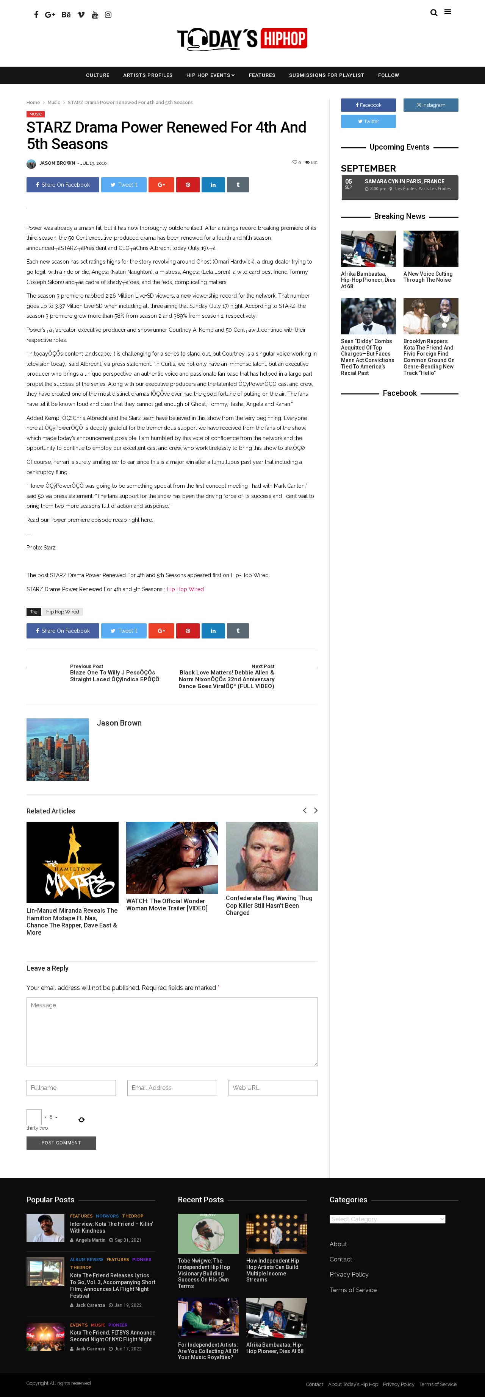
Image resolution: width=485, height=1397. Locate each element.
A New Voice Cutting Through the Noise (428, 277)
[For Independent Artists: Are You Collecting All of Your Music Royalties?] (208, 1318)
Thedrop (133, 1216)
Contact (341, 1259)
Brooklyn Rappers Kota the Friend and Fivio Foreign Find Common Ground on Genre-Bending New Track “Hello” (429, 357)
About (338, 1244)
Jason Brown (57, 163)
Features (262, 75)
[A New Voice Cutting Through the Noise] (431, 249)
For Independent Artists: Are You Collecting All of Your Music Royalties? (208, 1351)
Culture (98, 75)
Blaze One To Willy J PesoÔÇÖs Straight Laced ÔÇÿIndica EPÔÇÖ (115, 673)
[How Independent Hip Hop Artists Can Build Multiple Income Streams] (276, 1234)
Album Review (86, 1259)
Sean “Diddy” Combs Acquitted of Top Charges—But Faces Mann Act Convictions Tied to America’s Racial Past (367, 357)
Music (54, 102)
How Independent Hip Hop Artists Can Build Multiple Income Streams (272, 1270)
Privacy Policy (349, 1274)
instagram (434, 105)
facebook (371, 105)
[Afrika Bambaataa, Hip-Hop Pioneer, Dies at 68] (368, 249)
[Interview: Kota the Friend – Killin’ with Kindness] (45, 1228)
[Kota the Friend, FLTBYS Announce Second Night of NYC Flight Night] (45, 1337)
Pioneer (142, 1259)
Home (33, 102)
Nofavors (107, 1216)
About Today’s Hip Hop (353, 1384)
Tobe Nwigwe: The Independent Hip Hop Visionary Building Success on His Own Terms (204, 1273)
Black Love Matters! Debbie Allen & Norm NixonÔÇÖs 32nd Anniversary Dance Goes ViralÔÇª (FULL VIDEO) (226, 676)
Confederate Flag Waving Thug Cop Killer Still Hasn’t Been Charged (269, 905)
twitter (371, 121)
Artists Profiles (148, 75)
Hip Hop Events (208, 75)
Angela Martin (90, 1240)
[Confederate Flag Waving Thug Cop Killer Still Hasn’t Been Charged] (272, 856)
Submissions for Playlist (327, 75)
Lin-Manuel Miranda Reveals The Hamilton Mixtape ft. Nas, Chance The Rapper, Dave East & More (72, 921)
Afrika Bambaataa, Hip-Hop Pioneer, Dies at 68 (368, 280)
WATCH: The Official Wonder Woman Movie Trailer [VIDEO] (167, 905)
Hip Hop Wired (185, 589)
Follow (388, 75)
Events (79, 1325)
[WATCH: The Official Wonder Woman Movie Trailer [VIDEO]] (172, 858)
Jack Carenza (90, 1305)
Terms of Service (353, 1290)
